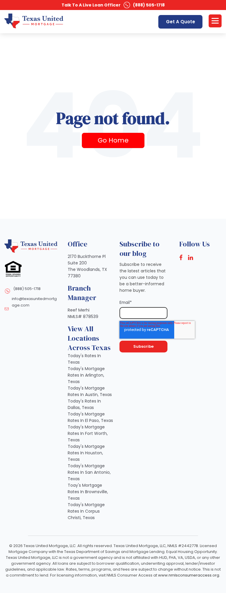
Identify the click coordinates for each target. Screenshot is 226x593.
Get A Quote (180, 22)
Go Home (113, 140)
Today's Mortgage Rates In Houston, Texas (86, 452)
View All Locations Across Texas (89, 338)
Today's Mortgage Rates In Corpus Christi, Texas (86, 511)
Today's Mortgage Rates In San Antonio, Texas (89, 472)
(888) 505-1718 (149, 5)
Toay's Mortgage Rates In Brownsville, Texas (88, 491)
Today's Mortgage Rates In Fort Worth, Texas (88, 433)
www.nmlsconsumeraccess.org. (189, 575)
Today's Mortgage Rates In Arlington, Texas (86, 375)
